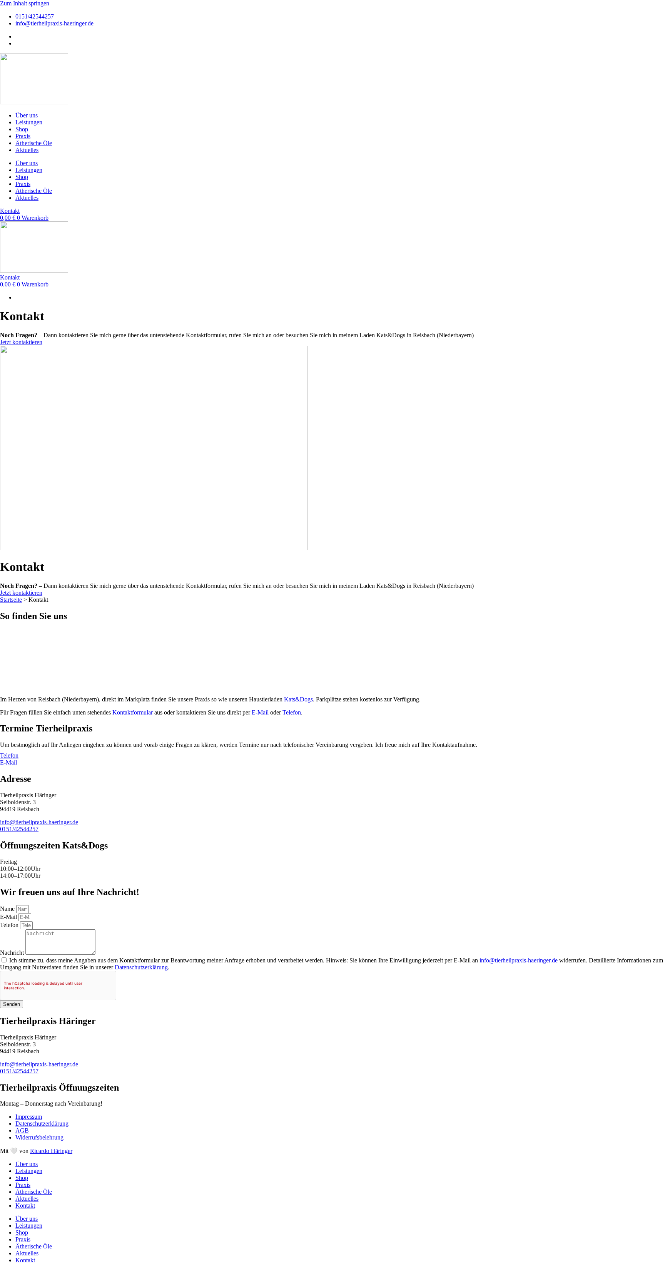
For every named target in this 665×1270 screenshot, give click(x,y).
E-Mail (260, 712)
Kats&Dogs (298, 699)
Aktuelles (26, 150)
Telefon (291, 712)
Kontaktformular (132, 712)
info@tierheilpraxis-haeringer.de (39, 822)
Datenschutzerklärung (141, 967)
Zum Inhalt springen (24, 3)
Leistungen (28, 122)
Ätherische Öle (33, 143)
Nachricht (12, 952)
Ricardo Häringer (51, 1151)
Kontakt (25, 1205)
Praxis (22, 136)
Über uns (26, 115)
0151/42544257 (19, 829)
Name (8, 908)
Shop (21, 129)
